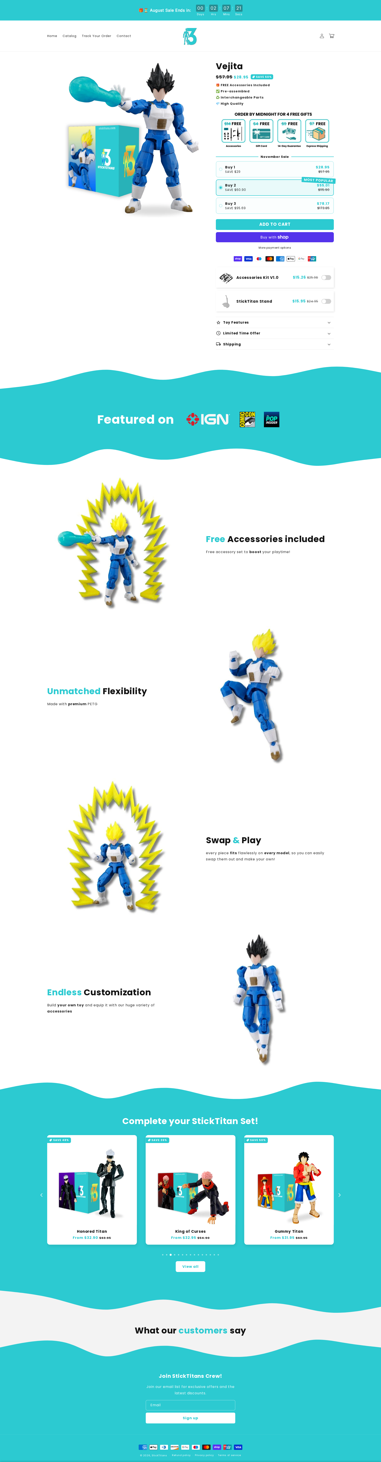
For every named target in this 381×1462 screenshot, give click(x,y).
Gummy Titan (289, 1231)
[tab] (163, 1255)
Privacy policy (204, 1455)
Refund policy (181, 1455)
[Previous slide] (41, 1195)
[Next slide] (339, 1195)
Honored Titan (92, 1231)
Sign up (190, 1418)
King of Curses (190, 1231)
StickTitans (159, 1455)
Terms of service (229, 1455)
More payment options (275, 248)
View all (190, 1266)
